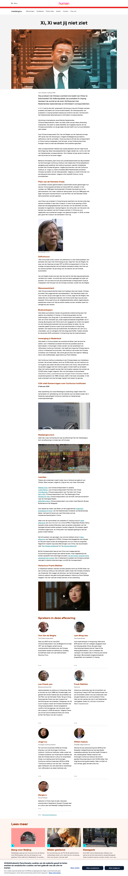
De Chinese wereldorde (50, 546)
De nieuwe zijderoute (69, 546)
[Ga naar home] (64, 3)
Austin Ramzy (43, 490)
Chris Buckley (43, 492)
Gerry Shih (41, 494)
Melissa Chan (43, 488)
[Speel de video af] (64, 59)
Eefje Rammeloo (44, 501)
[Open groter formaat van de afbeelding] (50, 235)
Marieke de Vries (44, 497)
